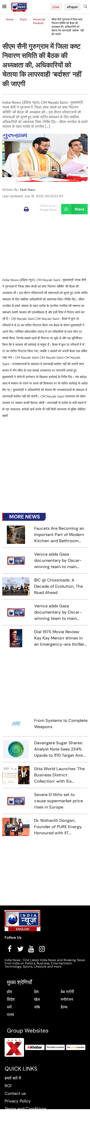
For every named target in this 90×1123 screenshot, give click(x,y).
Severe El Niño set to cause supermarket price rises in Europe (58, 801)
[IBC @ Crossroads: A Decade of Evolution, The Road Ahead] (16, 586)
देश (36, 992)
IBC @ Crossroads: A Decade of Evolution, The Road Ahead (58, 586)
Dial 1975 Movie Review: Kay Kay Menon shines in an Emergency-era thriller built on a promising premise (59, 638)
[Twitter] (20, 949)
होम (9, 992)
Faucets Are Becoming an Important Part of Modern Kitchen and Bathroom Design (59, 535)
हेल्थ (64, 1007)
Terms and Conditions (25, 1109)
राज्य (10, 1015)
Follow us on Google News (48, 207)
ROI (8, 1086)
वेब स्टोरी (67, 992)
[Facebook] (9, 949)
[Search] (85, 7)
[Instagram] (42, 949)
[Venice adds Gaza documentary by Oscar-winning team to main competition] (16, 560)
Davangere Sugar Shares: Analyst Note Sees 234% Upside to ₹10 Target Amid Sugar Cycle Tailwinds (59, 749)
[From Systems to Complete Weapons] (16, 723)
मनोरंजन (67, 999)
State (23, 19)
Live (56, 7)
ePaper (72, 7)
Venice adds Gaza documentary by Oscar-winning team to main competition (58, 560)
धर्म (9, 1007)
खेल (37, 999)
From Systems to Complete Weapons (60, 723)
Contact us (15, 1093)
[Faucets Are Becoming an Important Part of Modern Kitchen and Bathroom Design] (16, 535)
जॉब (37, 1007)
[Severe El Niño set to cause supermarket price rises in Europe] (16, 801)
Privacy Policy (18, 1101)
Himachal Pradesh (39, 21)
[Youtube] (31, 949)
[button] (26, 209)
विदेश (11, 999)
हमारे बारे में (13, 1078)
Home (9, 19)
